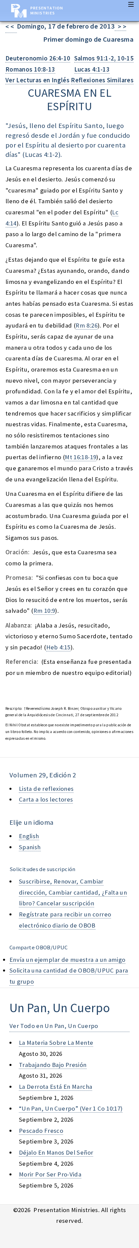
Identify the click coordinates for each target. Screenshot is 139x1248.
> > (120, 27)
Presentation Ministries (46, 10)
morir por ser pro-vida (50, 1174)
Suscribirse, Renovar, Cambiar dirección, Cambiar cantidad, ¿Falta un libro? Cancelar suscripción (73, 892)
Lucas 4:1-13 (92, 69)
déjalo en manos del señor (56, 1152)
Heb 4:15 (58, 647)
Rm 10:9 (44, 610)
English (29, 836)
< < (11, 27)
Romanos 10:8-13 (30, 69)
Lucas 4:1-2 (41, 154)
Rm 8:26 (87, 325)
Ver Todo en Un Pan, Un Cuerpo (53, 1026)
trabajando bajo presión (53, 1065)
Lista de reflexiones (46, 788)
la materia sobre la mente (56, 1042)
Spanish (30, 847)
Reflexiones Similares (102, 80)
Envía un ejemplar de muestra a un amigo (67, 959)
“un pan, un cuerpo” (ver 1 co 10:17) (70, 1108)
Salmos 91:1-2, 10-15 (104, 58)
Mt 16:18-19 (80, 457)
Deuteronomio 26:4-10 (37, 58)
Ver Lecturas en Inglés (37, 80)
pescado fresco (41, 1130)
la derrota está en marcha (55, 1086)
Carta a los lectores (46, 799)
